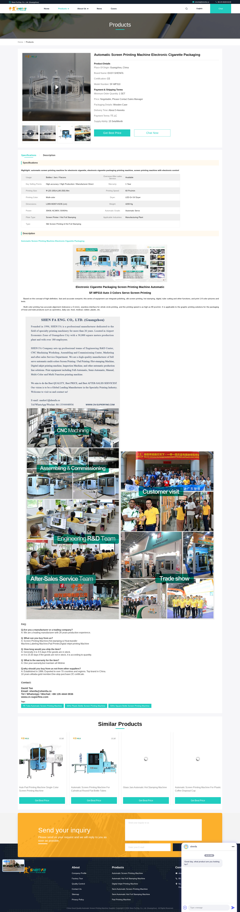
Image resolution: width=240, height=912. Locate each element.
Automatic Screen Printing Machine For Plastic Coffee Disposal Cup (146, 789)
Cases (114, 8)
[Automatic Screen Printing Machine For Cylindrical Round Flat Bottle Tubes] (42, 759)
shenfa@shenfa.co (202, 2)
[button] (90, 134)
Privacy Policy (78, 899)
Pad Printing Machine (121, 899)
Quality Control (78, 884)
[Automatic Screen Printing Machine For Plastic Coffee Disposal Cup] (146, 759)
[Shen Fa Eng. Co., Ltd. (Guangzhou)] (17, 8)
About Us (82, 8)
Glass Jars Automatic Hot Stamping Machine (93, 787)
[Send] (233, 908)
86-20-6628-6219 (224, 2)
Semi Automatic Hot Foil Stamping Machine (131, 894)
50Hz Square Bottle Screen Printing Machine (129, 706)
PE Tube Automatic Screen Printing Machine (42, 706)
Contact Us (77, 889)
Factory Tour (77, 878)
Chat (221, 8)
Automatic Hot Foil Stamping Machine (128, 878)
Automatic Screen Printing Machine (127, 873)
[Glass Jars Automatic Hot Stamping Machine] (94, 759)
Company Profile (79, 873)
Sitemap (75, 894)
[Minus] (233, 846)
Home (46, 8)
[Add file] (185, 908)
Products (62, 8)
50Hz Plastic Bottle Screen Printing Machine (86, 706)
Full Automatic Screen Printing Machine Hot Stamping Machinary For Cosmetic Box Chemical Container (196, 789)
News (99, 8)
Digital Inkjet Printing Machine (125, 884)
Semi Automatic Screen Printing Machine (130, 889)
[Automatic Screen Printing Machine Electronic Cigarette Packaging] (56, 87)
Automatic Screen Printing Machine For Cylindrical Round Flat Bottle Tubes (38, 789)
